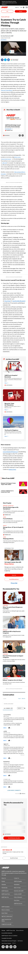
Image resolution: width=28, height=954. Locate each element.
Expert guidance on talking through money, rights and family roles (13, 611)
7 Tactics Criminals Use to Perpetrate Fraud (7, 491)
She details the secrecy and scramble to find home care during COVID (14, 683)
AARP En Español (18, 881)
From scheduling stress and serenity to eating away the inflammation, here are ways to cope (13, 531)
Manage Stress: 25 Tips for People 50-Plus (13, 528)
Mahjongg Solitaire (8, 538)
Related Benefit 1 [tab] (3, 135)
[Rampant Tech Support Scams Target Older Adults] (23, 484)
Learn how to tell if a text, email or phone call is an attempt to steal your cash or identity (13, 30)
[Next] (22, 135)
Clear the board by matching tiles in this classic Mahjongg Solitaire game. (13, 541)
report (22, 727)
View (5, 383)
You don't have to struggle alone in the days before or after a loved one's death (14, 660)
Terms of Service (19, 930)
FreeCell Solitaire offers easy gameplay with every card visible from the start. (13, 521)
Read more (22, 754)
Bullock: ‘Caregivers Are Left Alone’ (12, 680)
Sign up (23, 698)
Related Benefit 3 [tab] (6, 135)
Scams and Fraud (5, 16)
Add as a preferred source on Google (16, 59)
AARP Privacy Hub (10, 930)
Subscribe (14, 575)
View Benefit (8, 129)
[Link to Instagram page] (11, 946)
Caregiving (5, 605)
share (17, 727)
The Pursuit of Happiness (11, 430)
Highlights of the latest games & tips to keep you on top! (12, 407)
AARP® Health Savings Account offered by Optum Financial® (13, 125)
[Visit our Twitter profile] (7, 946)
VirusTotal (7, 301)
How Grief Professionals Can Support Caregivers (13, 656)
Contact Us (16, 878)
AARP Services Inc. (18, 903)
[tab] (8, 708)
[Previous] (19, 135)
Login (21, 7)
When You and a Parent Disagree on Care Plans (12, 607)
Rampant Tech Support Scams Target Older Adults (8, 484)
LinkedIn (8, 59)
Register (17, 7)
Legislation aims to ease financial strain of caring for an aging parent (13, 636)
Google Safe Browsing (18, 301)
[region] (14, 745)
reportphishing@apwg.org (10, 451)
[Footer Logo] (14, 868)
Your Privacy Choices (6, 943)
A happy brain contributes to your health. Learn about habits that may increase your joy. (13, 433)
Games (4, 517)
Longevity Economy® (6, 924)
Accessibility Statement (7, 933)
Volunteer (4, 884)
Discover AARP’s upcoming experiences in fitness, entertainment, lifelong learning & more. (13, 379)
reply (4, 727)
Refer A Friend (17, 887)
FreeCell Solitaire (8, 518)
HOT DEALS (6, 850)
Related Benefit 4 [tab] (7, 135)
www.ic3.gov (12, 469)
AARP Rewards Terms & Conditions (9, 935)
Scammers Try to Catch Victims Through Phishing (13, 22)
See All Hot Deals (14, 858)
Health (4, 525)
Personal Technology (8, 505)
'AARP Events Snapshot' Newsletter (11, 376)
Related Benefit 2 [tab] (5, 135)
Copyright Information (7, 938)
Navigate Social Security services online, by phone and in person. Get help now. (9, 3)
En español (4, 39)
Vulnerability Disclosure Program (9, 940)
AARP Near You (5, 897)
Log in (19, 698)
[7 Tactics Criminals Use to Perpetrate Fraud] (23, 491)
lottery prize (17, 157)
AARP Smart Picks (6, 894)
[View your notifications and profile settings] (24, 708)
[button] (26, 7)
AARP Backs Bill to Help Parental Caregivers (12, 632)
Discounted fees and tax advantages (12, 127)
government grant (6, 159)
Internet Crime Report (6, 90)
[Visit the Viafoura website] (22, 793)
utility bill (4, 163)
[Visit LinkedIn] (14, 946)
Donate (3, 881)
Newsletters (17, 884)
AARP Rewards (5, 890)
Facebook (2, 59)
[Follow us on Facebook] (3, 946)
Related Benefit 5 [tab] (9, 135)
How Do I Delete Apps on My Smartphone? (10, 508)
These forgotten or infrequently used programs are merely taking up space (13, 511)
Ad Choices (20, 940)
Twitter (5, 59)
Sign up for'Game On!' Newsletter (9, 404)
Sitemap (3, 930)
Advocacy (5, 629)
